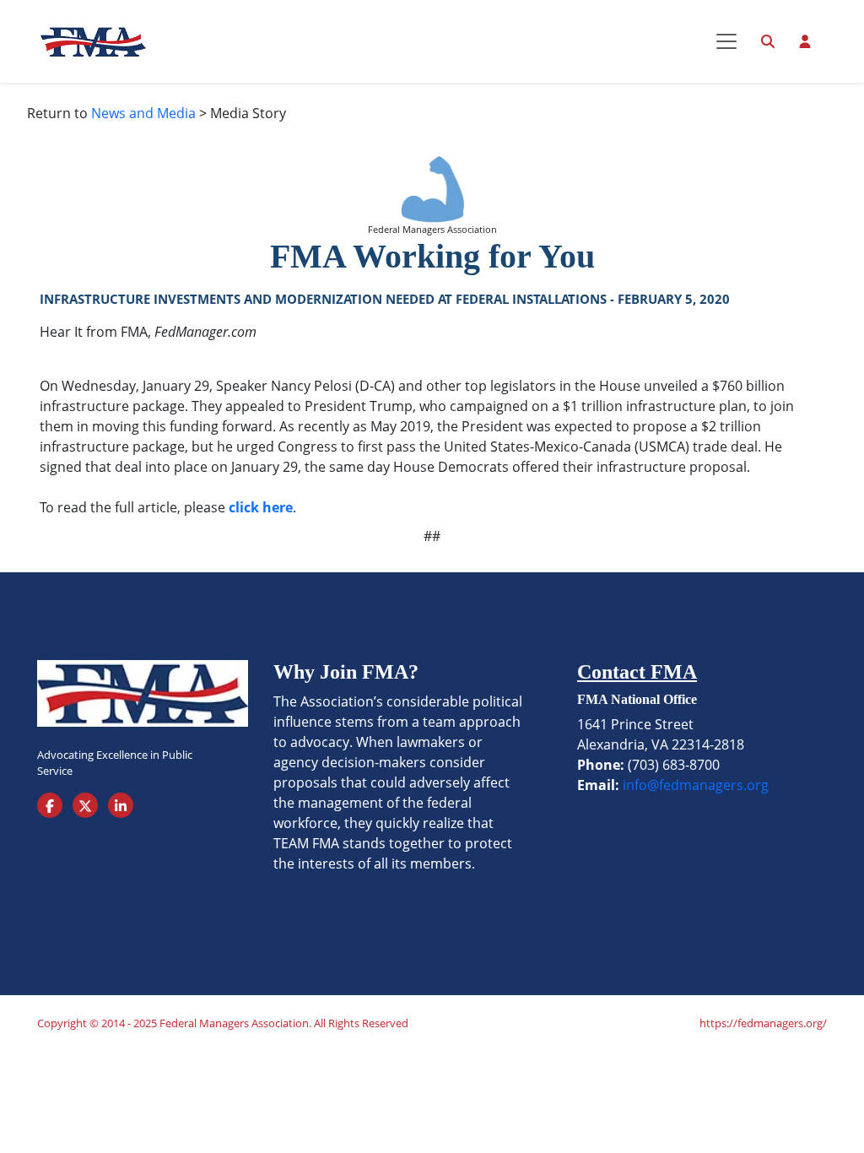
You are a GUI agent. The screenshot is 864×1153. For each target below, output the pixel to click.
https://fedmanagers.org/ (763, 1023)
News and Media (143, 113)
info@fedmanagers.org (696, 785)
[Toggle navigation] (726, 41)
